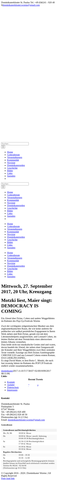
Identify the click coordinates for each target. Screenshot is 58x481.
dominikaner (7, 371)
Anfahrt (10, 384)
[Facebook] (33, 388)
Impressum (12, 390)
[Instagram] (52, 388)
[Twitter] (42, 388)
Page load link (8, 478)
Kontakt (11, 382)
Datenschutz (13, 387)
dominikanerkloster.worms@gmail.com (21, 5)
